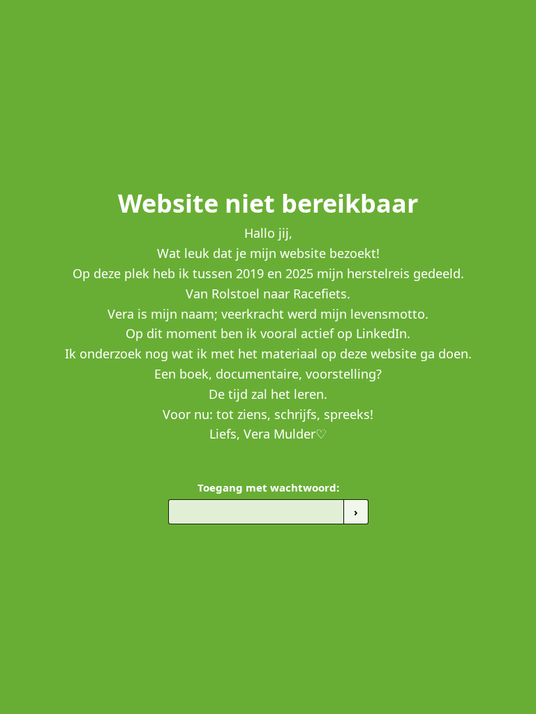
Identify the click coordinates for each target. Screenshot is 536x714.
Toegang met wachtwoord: (268, 487)
